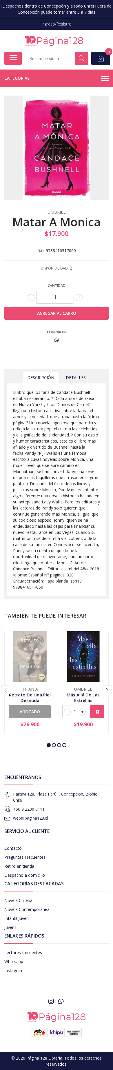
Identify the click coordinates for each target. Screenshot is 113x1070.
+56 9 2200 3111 (29, 809)
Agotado (30, 711)
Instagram (13, 970)
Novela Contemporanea (27, 909)
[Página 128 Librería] (54, 40)
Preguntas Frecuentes (24, 857)
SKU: (41, 250)
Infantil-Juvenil (17, 918)
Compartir (56, 332)
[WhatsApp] (61, 1001)
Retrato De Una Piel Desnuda (30, 697)
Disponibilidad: (55, 268)
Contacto (13, 848)
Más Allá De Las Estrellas (83, 697)
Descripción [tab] (40, 377)
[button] (48, 745)
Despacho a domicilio (24, 875)
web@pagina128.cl (30, 818)
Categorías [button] (17, 78)
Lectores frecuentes (23, 952)
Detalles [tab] (76, 377)
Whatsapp (13, 961)
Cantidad (56, 285)
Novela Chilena (18, 900)
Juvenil (10, 927)
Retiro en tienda (19, 866)
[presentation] (5, 689)
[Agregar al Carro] (97, 711)
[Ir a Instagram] (51, 1001)
